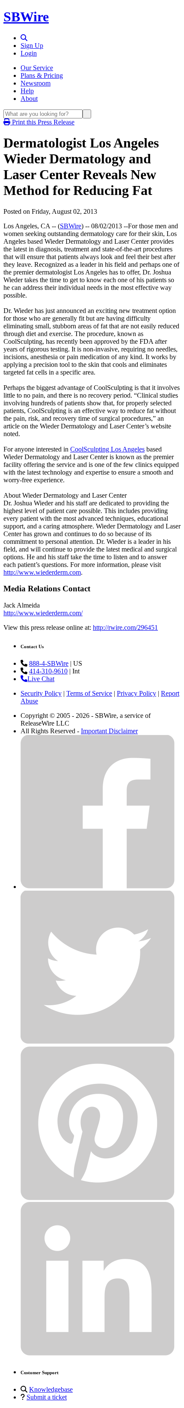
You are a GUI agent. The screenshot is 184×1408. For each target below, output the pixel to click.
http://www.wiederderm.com (42, 572)
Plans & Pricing (42, 75)
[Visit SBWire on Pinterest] (98, 1197)
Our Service (37, 67)
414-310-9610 (48, 671)
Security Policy (41, 693)
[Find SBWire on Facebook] (98, 886)
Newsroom (35, 83)
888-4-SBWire (48, 663)
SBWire (26, 16)
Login (29, 53)
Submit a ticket (47, 1397)
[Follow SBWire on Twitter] (98, 1042)
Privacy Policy (136, 693)
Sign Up (32, 45)
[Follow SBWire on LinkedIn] (98, 1353)
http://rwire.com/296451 (125, 627)
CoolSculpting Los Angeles (107, 449)
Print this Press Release (42, 122)
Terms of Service (89, 693)
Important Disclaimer (109, 731)
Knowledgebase (51, 1389)
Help (27, 90)
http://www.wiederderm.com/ (43, 613)
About (29, 98)
